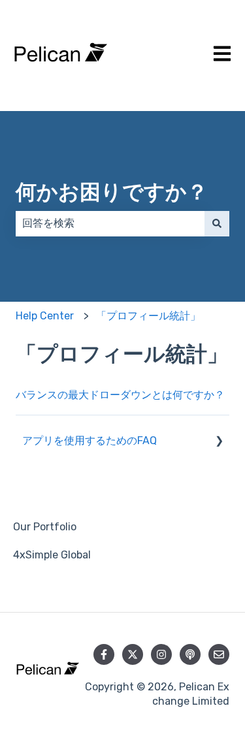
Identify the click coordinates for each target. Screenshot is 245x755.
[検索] (216, 223)
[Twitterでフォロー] (132, 654)
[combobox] (110, 223)
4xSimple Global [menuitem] (52, 555)
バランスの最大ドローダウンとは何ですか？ (120, 395)
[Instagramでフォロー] (161, 654)
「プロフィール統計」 (148, 316)
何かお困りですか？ (112, 192)
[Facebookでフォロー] (103, 654)
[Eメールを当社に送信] (218, 654)
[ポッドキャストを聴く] (190, 654)
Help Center (45, 316)
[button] (218, 441)
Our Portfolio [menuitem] (44, 527)
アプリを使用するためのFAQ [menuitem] (89, 440)
